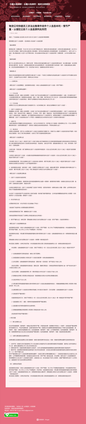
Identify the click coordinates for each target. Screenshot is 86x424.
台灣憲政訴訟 (58, 16)
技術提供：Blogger (44, 419)
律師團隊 (67, 16)
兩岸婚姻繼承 (26, 16)
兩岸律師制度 (48, 16)
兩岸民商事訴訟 (15, 16)
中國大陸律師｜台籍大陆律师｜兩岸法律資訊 (30, 4)
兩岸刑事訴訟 (37, 16)
